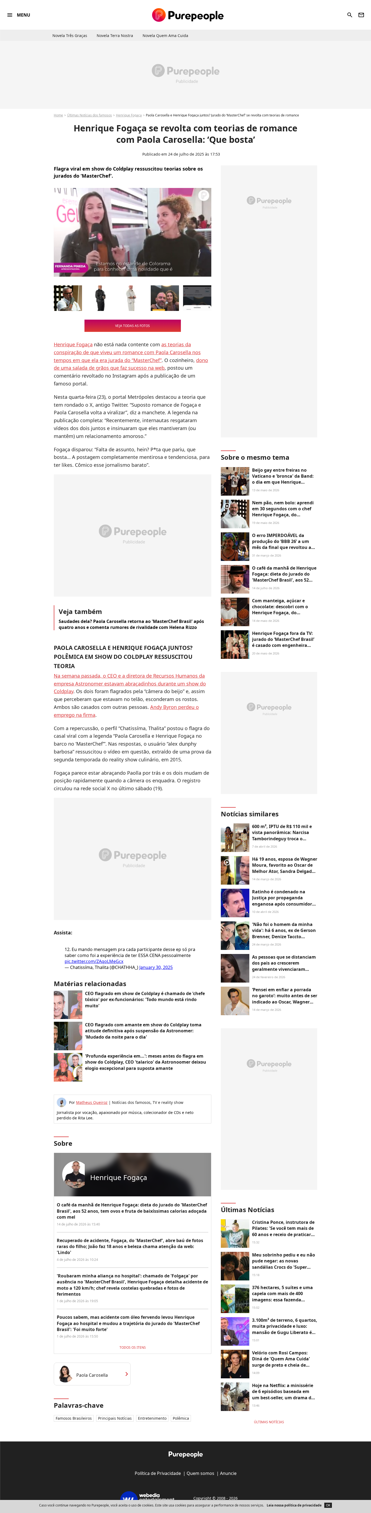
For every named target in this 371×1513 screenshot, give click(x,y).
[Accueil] (188, 15)
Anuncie (228, 1473)
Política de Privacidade (158, 1473)
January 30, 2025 (156, 967)
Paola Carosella (92, 1375)
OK (328, 1505)
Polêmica (181, 1418)
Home (58, 115)
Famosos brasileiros (74, 1418)
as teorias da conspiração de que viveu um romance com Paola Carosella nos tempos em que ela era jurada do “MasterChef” (127, 352)
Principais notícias (115, 1418)
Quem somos (200, 1473)
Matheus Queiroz (92, 1102)
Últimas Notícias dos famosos (89, 115)
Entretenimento (152, 1418)
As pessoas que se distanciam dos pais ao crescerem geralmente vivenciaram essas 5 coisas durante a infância (284, 969)
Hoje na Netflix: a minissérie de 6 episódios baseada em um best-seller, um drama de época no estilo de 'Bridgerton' (283, 1397)
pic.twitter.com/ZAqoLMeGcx (94, 961)
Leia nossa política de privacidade (294, 1505)
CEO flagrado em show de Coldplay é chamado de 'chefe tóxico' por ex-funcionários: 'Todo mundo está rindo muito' (145, 999)
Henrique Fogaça (129, 115)
